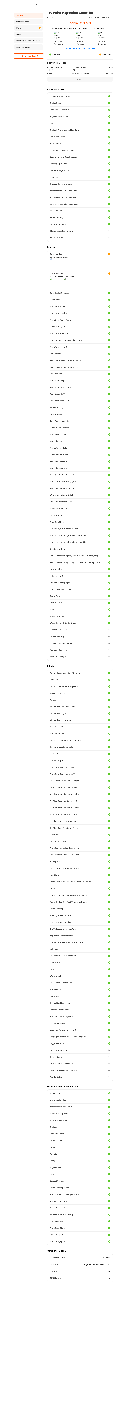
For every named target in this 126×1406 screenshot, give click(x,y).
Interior (18, 34)
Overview (19, 15)
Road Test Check (22, 22)
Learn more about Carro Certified (80, 48)
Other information (23, 47)
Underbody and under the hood (28, 41)
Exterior (28, 28)
